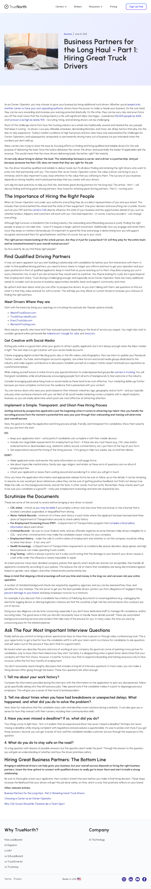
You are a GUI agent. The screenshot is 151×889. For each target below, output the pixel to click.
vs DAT (8, 850)
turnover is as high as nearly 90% (27, 119)
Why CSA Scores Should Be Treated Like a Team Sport (34, 803)
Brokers (78, 6)
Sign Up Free (136, 6)
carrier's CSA (39, 209)
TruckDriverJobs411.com (23, 316)
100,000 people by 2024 (128, 115)
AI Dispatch (10, 845)
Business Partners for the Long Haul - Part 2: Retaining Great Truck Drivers (44, 793)
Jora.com (90, 333)
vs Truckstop (11, 866)
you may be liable (45, 507)
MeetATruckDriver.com (23, 312)
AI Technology (97, 839)
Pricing (113, 6)
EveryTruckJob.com (21, 320)
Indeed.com (53, 333)
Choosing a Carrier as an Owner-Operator (27, 798)
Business (68, 34)
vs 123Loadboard (13, 856)
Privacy (18, 878)
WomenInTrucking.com (22, 324)
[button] (61, 6)
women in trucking (125, 372)
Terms (8, 878)
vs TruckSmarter (13, 861)
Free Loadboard (13, 839)
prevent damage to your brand (21, 592)
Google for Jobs (70, 333)
